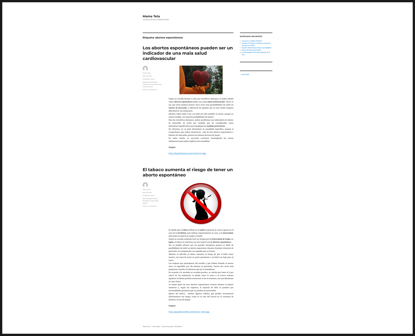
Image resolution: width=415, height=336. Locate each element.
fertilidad (146, 201)
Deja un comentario (150, 89)
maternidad (154, 201)
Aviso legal (245, 74)
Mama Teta (151, 16)
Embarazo (146, 79)
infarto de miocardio (150, 84)
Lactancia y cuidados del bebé (252, 41)
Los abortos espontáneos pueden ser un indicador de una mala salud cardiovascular (188, 53)
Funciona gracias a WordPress (172, 326)
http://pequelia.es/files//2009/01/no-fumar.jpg (189, 312)
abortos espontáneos (150, 82)
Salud (153, 79)
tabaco (145, 203)
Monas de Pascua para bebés (251, 50)
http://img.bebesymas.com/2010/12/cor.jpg (187, 153)
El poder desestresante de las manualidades (256, 48)
